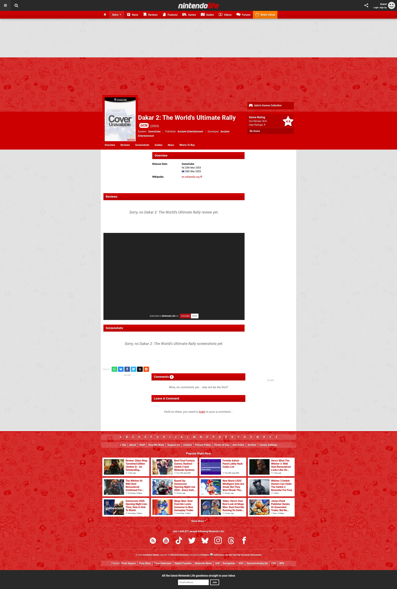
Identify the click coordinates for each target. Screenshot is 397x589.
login (202, 412)
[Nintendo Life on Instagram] (218, 541)
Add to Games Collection (268, 105)
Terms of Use (221, 444)
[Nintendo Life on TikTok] (179, 541)
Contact (187, 444)
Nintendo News (203, 563)
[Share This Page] (366, 5)
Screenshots (142, 145)
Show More (198, 521)
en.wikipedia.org (191, 176)
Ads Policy (238, 444)
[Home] (105, 15)
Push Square (129, 563)
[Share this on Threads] (140, 369)
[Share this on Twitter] (133, 369)
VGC (241, 563)
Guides (158, 145)
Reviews (125, 145)
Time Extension (162, 563)
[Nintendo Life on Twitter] (192, 541)
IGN (217, 563)
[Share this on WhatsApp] (114, 369)
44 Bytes (204, 555)
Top (123, 444)
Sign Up (383, 7)
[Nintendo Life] (198, 5)
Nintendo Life (169, 316)
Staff (142, 444)
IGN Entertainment (179, 555)
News (171, 145)
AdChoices (218, 555)
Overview (110, 145)
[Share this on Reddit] (146, 369)
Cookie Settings (268, 444)
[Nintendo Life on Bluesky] (205, 541)
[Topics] (5, 5)
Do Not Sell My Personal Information (244, 555)
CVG (273, 563)
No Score (255, 131)
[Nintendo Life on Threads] (231, 541)
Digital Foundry (183, 563)
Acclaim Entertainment (190, 131)
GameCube (154, 131)
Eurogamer (229, 563)
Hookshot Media (151, 555)
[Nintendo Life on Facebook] (244, 541)
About (132, 444)
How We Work (156, 444)
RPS (281, 563)
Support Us (173, 444)
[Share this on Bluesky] (121, 369)
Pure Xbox (145, 563)
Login (376, 7)
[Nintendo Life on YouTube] (166, 541)
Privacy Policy (203, 444)
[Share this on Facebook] (127, 369)
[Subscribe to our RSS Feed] (153, 541)
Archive (252, 444)
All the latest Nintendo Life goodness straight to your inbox (198, 575)
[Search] (16, 5)
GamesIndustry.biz (257, 563)
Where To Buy (187, 145)
